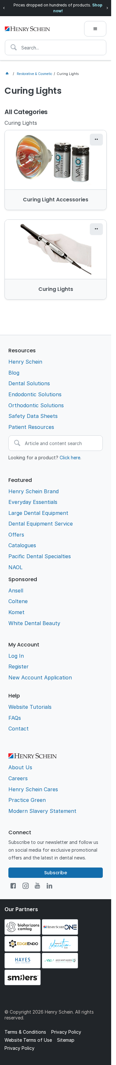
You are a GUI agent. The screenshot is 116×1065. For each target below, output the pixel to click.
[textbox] (55, 47)
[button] (96, 139)
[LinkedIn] (49, 885)
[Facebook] (13, 885)
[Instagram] (25, 885)
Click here (70, 457)
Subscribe (55, 872)
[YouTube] (37, 885)
